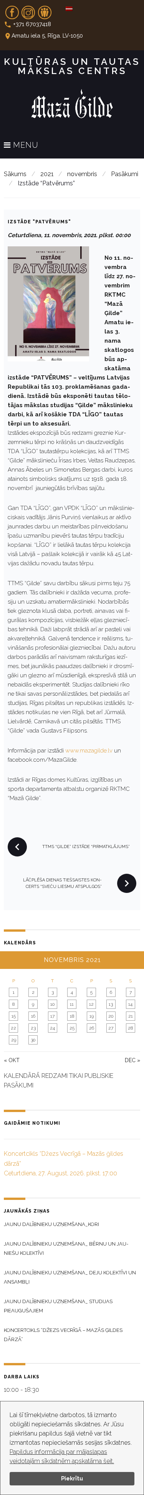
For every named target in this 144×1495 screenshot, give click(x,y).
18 (72, 1016)
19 (91, 1016)
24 (52, 1028)
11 (72, 1004)
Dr (44, 10)
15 (14, 1016)
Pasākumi (124, 174)
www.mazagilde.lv (89, 750)
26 (91, 1028)
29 (13, 1040)
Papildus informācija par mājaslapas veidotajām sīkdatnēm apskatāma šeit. (62, 1456)
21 (130, 1016)
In (28, 10)
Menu (24, 145)
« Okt (12, 1060)
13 (111, 1004)
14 (130, 1004)
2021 (47, 174)
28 (130, 1028)
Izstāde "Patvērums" (39, 221)
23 (33, 1028)
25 (72, 1028)
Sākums (15, 174)
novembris (82, 174)
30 (33, 1040)
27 (110, 1028)
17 (52, 1016)
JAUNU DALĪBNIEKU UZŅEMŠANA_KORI (51, 1224)
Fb (11, 10)
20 (110, 1016)
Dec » (132, 1060)
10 (52, 1004)
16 (33, 1016)
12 (91, 1004)
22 (13, 1028)
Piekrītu (72, 1478)
